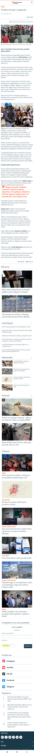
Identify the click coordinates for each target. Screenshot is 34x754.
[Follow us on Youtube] (9, 737)
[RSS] (17, 737)
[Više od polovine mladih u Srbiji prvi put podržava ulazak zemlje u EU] (17, 462)
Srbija (4, 473)
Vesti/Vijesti (7, 323)
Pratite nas (28, 646)
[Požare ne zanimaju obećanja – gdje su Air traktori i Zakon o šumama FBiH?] (17, 407)
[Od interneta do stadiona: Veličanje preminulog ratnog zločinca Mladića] (17, 303)
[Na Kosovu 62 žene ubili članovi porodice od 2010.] (7, 379)
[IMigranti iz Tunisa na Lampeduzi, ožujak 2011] (17, 126)
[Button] (30, 17)
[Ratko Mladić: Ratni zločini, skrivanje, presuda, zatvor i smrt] (17, 431)
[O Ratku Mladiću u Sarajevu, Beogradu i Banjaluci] (7, 363)
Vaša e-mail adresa (8, 633)
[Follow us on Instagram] (13, 737)
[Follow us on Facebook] (2, 737)
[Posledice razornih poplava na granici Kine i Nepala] (7, 371)
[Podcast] (17, 752)
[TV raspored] (20, 737)
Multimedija (7, 358)
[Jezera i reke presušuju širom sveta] (7, 387)
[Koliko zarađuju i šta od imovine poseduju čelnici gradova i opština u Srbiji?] (17, 599)
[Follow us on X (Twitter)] (6, 737)
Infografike (6, 500)
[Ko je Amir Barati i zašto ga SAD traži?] (17, 545)
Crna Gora (5, 556)
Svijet (3, 7)
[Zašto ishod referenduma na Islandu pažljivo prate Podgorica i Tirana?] (17, 279)
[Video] (7, 752)
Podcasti (5, 396)
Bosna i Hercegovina (9, 527)
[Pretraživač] (26, 752)
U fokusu (5, 451)
